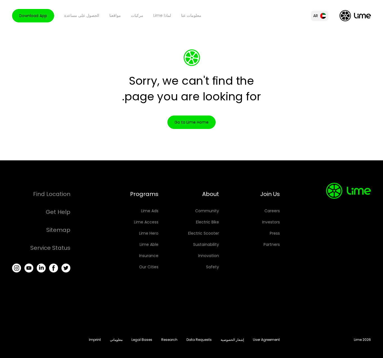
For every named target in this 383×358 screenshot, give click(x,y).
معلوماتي (116, 339)
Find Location (51, 194)
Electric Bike (207, 222)
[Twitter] (65, 268)
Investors (271, 222)
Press (275, 233)
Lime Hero (148, 233)
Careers (272, 211)
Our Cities (148, 267)
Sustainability (206, 244)
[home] (355, 15)
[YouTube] (28, 268)
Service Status (50, 248)
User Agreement (266, 339)
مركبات (137, 15)
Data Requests (199, 339)
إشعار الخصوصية (232, 339)
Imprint (95, 339)
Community (207, 211)
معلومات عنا (191, 15)
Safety (212, 267)
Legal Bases (141, 339)
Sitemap (58, 230)
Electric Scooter (203, 233)
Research (169, 339)
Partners (272, 244)
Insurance (148, 255)
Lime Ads (149, 211)
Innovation (208, 255)
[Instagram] (16, 268)
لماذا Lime (162, 15)
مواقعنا (115, 15)
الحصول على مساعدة (81, 15)
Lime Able (149, 244)
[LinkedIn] (41, 268)
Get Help (58, 212)
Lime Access (146, 222)
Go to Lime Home (191, 122)
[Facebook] (53, 268)
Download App (33, 16)
